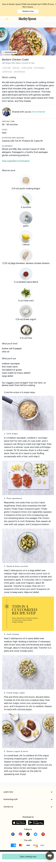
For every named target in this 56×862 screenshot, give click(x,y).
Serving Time (8, 121)
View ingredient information (16, 161)
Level (5, 130)
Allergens (7, 146)
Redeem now (28, 11)
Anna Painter (38, 112)
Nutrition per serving (13, 138)
